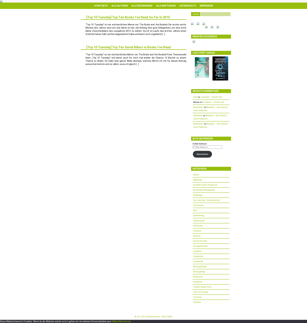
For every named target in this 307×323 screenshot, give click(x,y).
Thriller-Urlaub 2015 (202, 287)
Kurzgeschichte (200, 246)
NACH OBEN (167, 317)
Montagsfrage (199, 266)
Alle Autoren (119, 5)
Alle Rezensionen (141, 5)
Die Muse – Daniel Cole (213, 102)
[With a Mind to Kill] (220, 80)
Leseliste (197, 251)
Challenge (197, 195)
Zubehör (197, 302)
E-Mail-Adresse (200, 144)
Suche (196, 14)
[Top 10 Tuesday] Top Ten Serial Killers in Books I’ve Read (128, 47)
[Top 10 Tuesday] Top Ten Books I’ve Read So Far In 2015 (128, 17)
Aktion (196, 174)
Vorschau (197, 297)
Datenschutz (187, 5)
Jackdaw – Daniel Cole (211, 97)
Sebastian (198, 115)
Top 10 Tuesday (200, 292)
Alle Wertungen (166, 5)
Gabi (195, 97)
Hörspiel (197, 231)
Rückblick (197, 282)
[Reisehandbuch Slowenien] (202, 78)
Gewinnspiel (199, 220)
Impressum (206, 5)
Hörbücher (198, 225)
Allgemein (197, 180)
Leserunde (198, 261)
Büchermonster (153, 317)
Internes (197, 236)
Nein (116, 321)
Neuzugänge (199, 271)
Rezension (198, 276)
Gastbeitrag (198, 215)
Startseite (101, 5)
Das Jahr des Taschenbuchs (206, 200)
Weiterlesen (125, 321)
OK (112, 321)
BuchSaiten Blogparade (204, 190)
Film (195, 210)
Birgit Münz (198, 107)
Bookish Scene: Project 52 (205, 185)
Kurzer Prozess (200, 241)
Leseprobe (198, 256)
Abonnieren (202, 154)
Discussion (198, 205)
